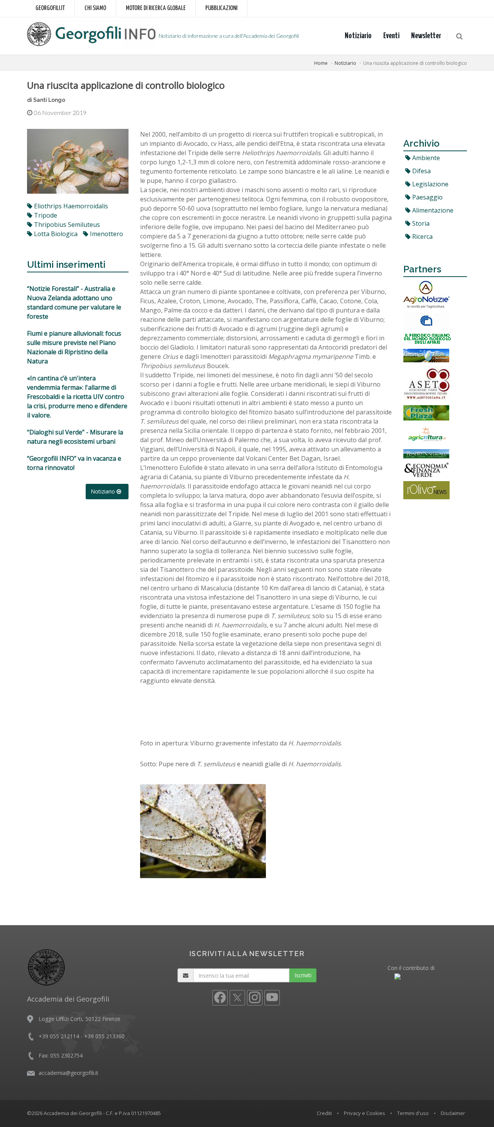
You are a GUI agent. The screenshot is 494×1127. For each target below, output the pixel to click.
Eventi (391, 36)
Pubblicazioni (221, 8)
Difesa (421, 171)
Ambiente (425, 158)
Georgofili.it (50, 8)
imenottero (105, 234)
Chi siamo (95, 8)
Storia (420, 223)
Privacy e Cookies (364, 1113)
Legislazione (429, 184)
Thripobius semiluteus (66, 224)
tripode (44, 215)
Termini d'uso (413, 1113)
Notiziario (358, 36)
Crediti (324, 1113)
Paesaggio (427, 197)
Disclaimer (453, 1113)
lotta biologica (55, 234)
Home (321, 63)
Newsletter (426, 36)
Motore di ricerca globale (156, 8)
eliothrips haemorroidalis (70, 206)
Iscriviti (302, 975)
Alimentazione (432, 210)
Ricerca (422, 236)
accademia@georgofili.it (68, 1072)
